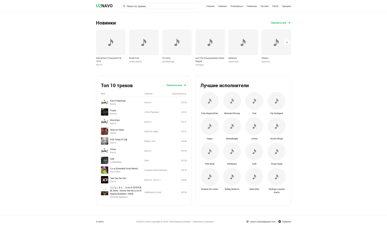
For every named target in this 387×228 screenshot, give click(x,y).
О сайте (100, 221)
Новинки (222, 6)
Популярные (236, 6)
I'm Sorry (166, 58)
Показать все (278, 22)
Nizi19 (99, 64)
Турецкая (286, 6)
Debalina (232, 58)
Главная (210, 6)
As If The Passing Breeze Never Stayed (209, 60)
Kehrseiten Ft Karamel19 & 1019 (108, 60)
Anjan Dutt (233, 61)
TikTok (275, 6)
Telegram (286, 221)
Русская (264, 6)
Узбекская (252, 6)
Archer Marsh (135, 61)
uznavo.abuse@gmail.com (262, 221)
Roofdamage (168, 61)
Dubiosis (266, 61)
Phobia (265, 58)
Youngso (199, 64)
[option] (110, 48)
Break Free (134, 58)
